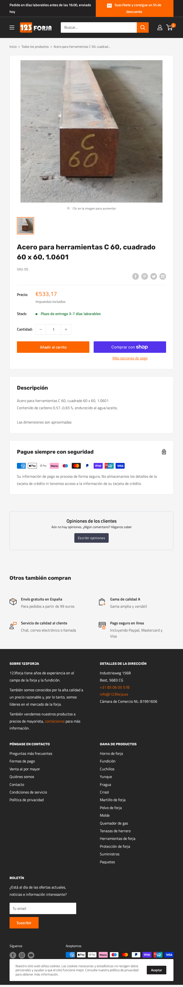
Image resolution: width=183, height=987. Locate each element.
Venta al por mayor (25, 769)
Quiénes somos (22, 776)
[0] (170, 27)
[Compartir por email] (162, 276)
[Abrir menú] (12, 27)
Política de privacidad (27, 800)
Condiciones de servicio (28, 792)
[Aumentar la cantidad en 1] (66, 329)
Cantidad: (25, 329)
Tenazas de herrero (115, 831)
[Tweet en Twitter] (153, 276)
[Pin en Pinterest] (144, 276)
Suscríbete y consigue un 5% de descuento (138, 8)
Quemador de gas (114, 823)
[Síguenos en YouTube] (31, 955)
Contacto (17, 784)
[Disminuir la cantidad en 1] (41, 329)
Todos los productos (35, 46)
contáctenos (55, 721)
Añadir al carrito (53, 347)
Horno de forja (111, 753)
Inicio (13, 46)
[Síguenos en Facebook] (13, 955)
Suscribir (24, 923)
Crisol (104, 792)
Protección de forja (115, 846)
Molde (105, 815)
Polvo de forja (111, 807)
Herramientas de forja (117, 838)
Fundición (108, 761)
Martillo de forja (113, 800)
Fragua (105, 784)
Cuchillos (107, 769)
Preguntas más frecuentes (31, 753)
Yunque (106, 776)
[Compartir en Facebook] (135, 276)
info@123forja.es (114, 694)
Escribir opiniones (91, 537)
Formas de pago (22, 761)
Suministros (109, 854)
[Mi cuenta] (160, 27)
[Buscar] (143, 27)
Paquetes (107, 862)
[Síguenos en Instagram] (22, 955)
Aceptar (156, 969)
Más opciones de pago (129, 358)
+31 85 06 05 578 (114, 687)
